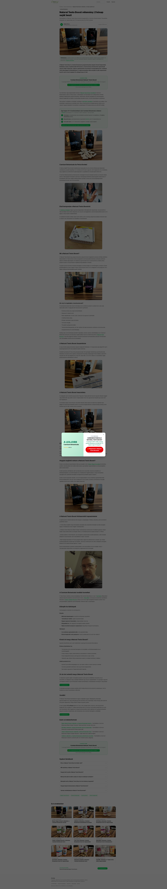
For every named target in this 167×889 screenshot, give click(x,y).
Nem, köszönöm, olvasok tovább (94, 453)
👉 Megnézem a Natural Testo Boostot (94, 449)
